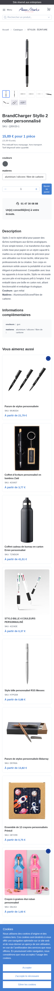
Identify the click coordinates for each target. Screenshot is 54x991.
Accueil (5, 29)
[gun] (5, 164)
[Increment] (36, 189)
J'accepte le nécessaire (27, 976)
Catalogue (18, 29)
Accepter (27, 967)
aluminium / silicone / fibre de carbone (24, 177)
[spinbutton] (20, 189)
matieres (7, 170)
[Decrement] (5, 189)
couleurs (7, 158)
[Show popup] (49, 17)
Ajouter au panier (46, 189)
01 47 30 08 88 (29, 203)
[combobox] (27, 17)
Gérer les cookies (27, 984)
